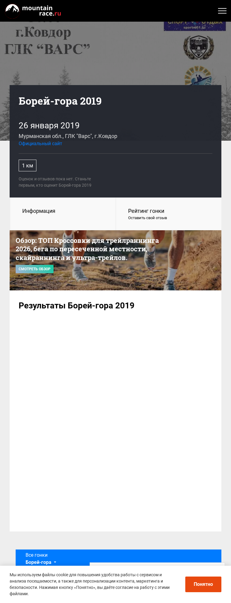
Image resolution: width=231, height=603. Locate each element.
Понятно (203, 584)
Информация (38, 211)
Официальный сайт (40, 143)
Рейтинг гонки (147, 214)
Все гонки (38, 558)
